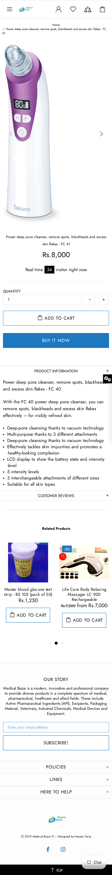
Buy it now (56, 340)
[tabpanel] (28, 589)
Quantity (12, 291)
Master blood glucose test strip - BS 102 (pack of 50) (28, 592)
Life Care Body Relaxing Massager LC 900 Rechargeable (84, 594)
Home (56, 25)
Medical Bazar (32, 9)
